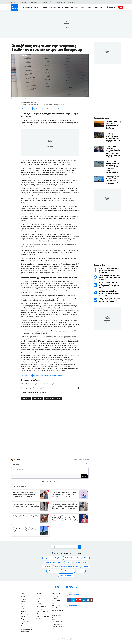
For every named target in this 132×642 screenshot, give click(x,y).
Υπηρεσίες (39, 593)
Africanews (39, 614)
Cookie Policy (56, 608)
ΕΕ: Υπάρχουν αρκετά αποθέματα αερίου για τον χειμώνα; (38, 388)
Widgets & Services (42, 611)
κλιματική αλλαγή (54, 571)
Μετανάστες (69, 571)
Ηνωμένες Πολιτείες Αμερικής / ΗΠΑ (67, 566)
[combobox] (77, 2)
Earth (82, 7)
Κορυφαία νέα (101, 118)
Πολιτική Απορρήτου (58, 610)
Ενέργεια (26, 398)
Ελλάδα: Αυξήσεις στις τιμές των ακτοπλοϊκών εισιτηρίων (38, 384)
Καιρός (38, 601)
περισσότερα (56, 593)
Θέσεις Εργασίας (57, 615)
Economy (23, 41)
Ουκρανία (47, 566)
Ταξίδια (60, 7)
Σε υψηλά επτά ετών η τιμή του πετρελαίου (33, 392)
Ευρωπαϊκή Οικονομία (53, 398)
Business (52, 7)
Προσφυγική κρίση (66, 575)
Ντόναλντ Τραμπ (81, 562)
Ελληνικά (12, 2)
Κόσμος (44, 7)
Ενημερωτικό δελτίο (75, 605)
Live (121, 7)
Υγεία (89, 7)
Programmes (25, 619)
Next (67, 7)
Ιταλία (68, 562)
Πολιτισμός (75, 7)
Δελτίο (38, 599)
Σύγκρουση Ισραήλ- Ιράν (52, 558)
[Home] (11, 41)
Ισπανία (80, 571)
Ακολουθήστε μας (41, 606)
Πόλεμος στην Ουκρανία (53, 562)
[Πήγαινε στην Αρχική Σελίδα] (14, 7)
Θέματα (23, 593)
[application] (50, 75)
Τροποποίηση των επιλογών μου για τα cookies (58, 626)
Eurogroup (37, 398)
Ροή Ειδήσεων (27, 7)
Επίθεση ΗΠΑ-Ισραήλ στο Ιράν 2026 (76, 558)
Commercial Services (58, 601)
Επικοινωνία (55, 613)
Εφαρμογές (39, 609)
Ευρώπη (37, 7)
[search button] (68, 2)
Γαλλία (86, 566)
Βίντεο (23, 616)
